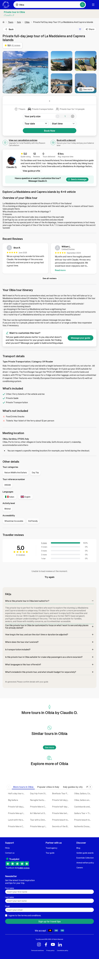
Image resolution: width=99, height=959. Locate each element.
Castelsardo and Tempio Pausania (83, 806)
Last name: (9, 897)
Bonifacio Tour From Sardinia (61, 793)
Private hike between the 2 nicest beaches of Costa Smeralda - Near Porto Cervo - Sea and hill (61, 813)
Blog (78, 848)
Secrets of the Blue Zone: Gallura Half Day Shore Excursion (61, 826)
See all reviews (49, 278)
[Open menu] (93, 4)
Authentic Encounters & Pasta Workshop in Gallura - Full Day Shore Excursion (83, 826)
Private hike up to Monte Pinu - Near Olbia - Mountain (39, 826)
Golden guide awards (85, 853)
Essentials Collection (85, 858)
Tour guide (50, 853)
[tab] (23, 786)
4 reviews (20, 554)
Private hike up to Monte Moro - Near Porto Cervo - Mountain (17, 813)
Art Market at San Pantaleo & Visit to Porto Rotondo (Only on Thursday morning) (39, 813)
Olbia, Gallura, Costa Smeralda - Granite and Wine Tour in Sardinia (83, 793)
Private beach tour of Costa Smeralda (61, 819)
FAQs (7, 848)
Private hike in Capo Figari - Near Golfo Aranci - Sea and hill (17, 826)
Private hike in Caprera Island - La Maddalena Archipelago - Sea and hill (39, 806)
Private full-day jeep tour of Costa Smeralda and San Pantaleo (17, 806)
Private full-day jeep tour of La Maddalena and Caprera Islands (61, 800)
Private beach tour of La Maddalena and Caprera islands (83, 819)
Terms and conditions (37, 950)
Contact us (9, 853)
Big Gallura (13, 800)
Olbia (27, 22)
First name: (9, 888)
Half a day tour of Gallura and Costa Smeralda (17, 793)
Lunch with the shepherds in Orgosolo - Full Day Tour (17, 819)
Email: (7, 906)
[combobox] (63, 123)
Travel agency (51, 848)
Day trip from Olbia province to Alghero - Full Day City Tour (39, 793)
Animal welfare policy (85, 862)
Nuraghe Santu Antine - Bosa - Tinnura (39, 800)
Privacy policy (50, 950)
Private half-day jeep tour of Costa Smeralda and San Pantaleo (61, 806)
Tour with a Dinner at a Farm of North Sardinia (39, 819)
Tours (10, 22)
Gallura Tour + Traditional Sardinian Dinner (83, 813)
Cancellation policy (62, 950)
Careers (79, 867)
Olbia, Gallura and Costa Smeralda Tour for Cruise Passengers (83, 800)
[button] (25, 72)
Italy (19, 22)
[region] (49, 259)
